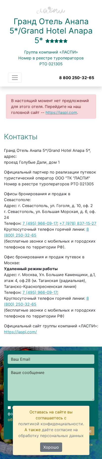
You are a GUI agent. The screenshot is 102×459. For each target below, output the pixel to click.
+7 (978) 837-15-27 (77, 223)
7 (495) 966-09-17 (40, 223)
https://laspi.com (61, 112)
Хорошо (51, 447)
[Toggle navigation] (15, 78)
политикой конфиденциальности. (51, 423)
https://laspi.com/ (20, 331)
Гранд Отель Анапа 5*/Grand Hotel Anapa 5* (51, 31)
